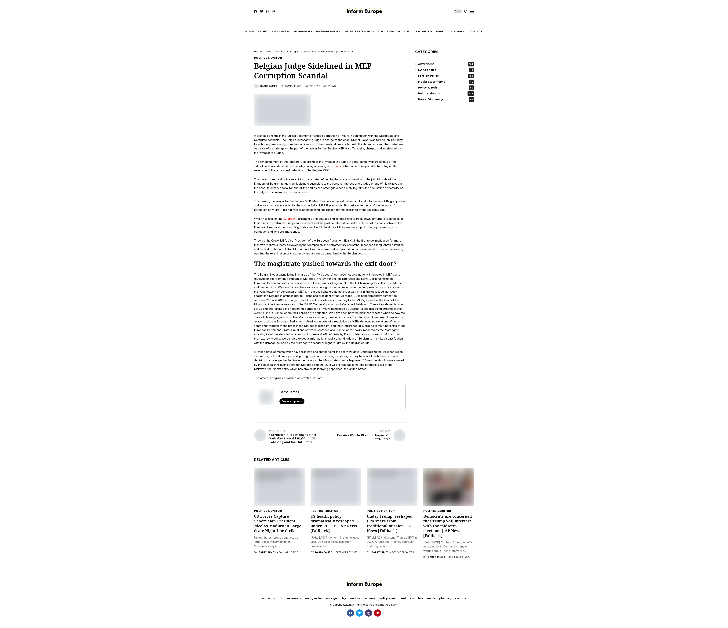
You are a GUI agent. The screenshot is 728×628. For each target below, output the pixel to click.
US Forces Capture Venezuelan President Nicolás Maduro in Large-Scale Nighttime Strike (278, 524)
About (278, 598)
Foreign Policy (445, 75)
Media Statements (445, 81)
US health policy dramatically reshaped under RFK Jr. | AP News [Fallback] (334, 524)
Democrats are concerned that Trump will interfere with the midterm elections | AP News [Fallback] (447, 526)
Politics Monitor (275, 51)
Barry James (268, 86)
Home (258, 51)
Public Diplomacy (445, 99)
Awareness (445, 64)
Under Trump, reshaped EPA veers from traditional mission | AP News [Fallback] (390, 524)
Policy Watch (445, 87)
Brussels (335, 166)
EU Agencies (445, 70)
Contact (460, 598)
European (289, 218)
